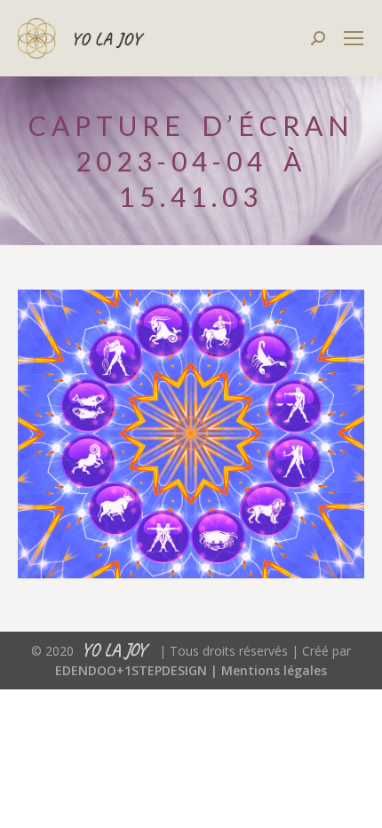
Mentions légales (274, 670)
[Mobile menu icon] (353, 38)
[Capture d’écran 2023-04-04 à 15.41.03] (191, 434)
